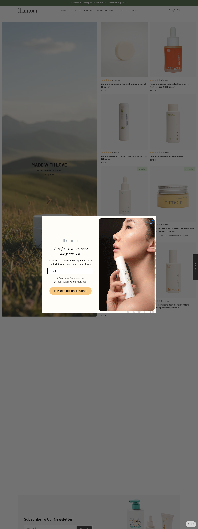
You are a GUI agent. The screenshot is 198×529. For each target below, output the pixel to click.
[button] (70, 291)
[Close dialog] (151, 221)
